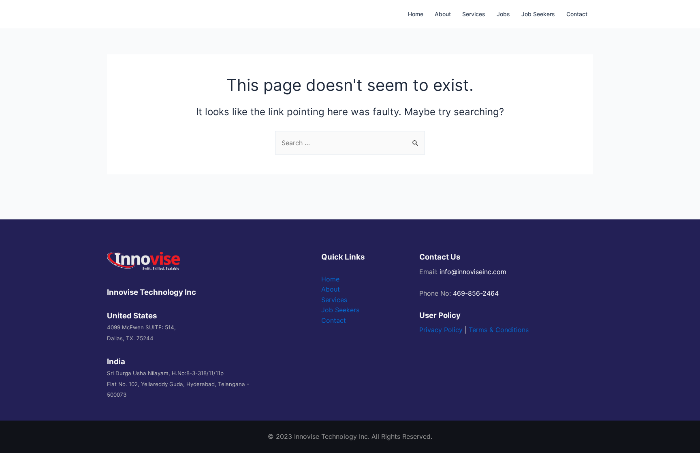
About (443, 14)
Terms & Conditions (499, 330)
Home (415, 14)
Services (473, 14)
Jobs (503, 14)
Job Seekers (538, 14)
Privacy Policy (441, 330)
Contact (576, 14)
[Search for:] (350, 143)
